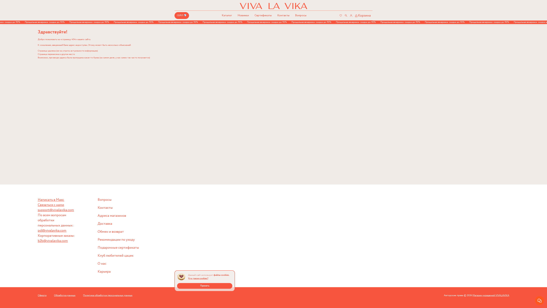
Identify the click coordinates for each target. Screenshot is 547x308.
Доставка (105, 223)
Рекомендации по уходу (116, 239)
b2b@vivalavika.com (53, 240)
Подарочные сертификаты (118, 247)
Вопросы (300, 15)
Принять (204, 285)
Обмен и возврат (111, 231)
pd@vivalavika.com (52, 230)
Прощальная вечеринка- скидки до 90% (37, 22)
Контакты (283, 15)
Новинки (243, 15)
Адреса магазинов (112, 215)
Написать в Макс (51, 199)
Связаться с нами (51, 204)
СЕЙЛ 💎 (182, 15)
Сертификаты (263, 15)
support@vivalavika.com (56, 210)
